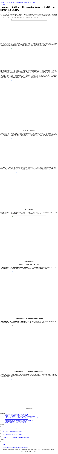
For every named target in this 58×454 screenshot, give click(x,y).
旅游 (26, 2)
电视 (9, 2)
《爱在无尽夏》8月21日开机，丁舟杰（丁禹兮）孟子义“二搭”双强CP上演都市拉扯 (21, 417)
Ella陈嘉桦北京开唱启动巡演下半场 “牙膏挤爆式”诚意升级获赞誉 (16, 437)
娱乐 (7, 2)
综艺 (13, 2)
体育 (24, 2)
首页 (1, 2)
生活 (34, 2)
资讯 (5, 2)
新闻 (3, 2)
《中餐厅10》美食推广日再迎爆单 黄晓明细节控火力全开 (16, 419)
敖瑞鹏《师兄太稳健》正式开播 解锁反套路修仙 (12, 434)
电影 (11, 2)
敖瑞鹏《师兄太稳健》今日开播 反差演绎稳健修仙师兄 (16, 422)
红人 (22, 2)
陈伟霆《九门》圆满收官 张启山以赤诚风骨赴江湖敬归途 (16, 414)
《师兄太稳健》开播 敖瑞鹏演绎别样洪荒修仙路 (12, 431)
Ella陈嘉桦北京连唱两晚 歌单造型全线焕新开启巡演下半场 (16, 421)
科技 (30, 2)
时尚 (20, 2)
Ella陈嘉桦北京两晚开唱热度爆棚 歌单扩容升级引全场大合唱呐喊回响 (19, 420)
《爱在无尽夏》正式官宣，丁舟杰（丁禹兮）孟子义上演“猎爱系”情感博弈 (20, 416)
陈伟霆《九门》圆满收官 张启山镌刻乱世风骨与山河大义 (16, 415)
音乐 (16, 2)
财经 (28, 2)
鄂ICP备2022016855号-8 (31, 453)
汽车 (32, 2)
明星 (18, 2)
